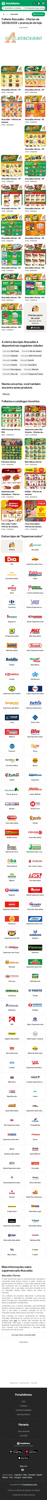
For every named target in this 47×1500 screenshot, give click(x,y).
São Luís (10, 374)
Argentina (18, 1475)
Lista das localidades (23, 1410)
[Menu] (43, 3)
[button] (39, 3)
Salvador (10, 356)
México (5, 1477)
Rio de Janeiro (32, 351)
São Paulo (11, 351)
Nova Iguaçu (12, 369)
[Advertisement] (23, 45)
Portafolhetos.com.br (30, 1485)
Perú (11, 1477)
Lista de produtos (23, 1414)
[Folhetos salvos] (34, 3)
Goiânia (10, 365)
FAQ (23, 1401)
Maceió (31, 369)
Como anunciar (23, 1431)
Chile (25, 1475)
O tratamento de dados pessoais (23, 1495)
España (39, 1475)
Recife (27, 360)
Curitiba (10, 360)
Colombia (31, 1475)
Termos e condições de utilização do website (23, 1490)
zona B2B (23, 1435)
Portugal (17, 1477)
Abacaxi (6, 394)
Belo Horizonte (31, 356)
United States (27, 1477)
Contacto (23, 1406)
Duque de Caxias (31, 374)
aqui (15, 1320)
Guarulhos (28, 365)
